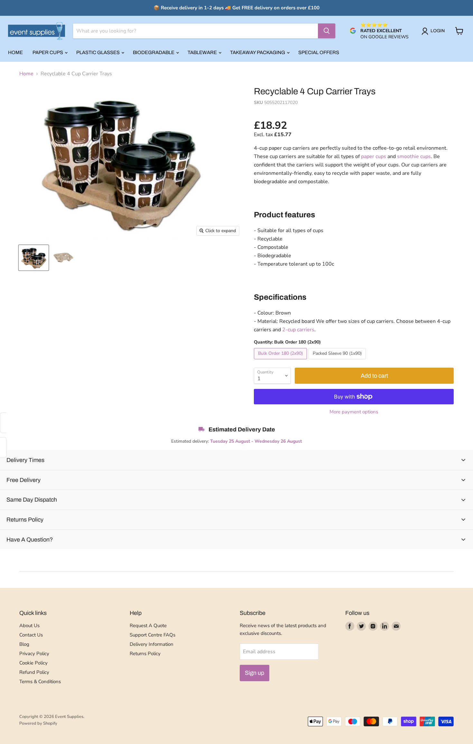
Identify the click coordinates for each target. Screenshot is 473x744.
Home (15, 52)
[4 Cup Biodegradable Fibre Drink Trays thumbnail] (34, 257)
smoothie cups (414, 156)
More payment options (353, 412)
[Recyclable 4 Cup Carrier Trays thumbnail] (63, 257)
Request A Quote (148, 625)
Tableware (203, 52)
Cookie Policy (33, 663)
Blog (24, 644)
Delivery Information (151, 644)
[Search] (326, 31)
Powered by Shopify (38, 723)
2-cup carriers (298, 329)
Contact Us (31, 635)
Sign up (254, 673)
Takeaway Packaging (258, 52)
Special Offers (318, 52)
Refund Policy (34, 672)
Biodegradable (154, 52)
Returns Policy (145, 653)
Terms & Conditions (40, 681)
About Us (29, 625)
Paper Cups (48, 52)
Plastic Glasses (98, 52)
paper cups (373, 156)
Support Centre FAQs (152, 635)
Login (438, 30)
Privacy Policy (34, 653)
